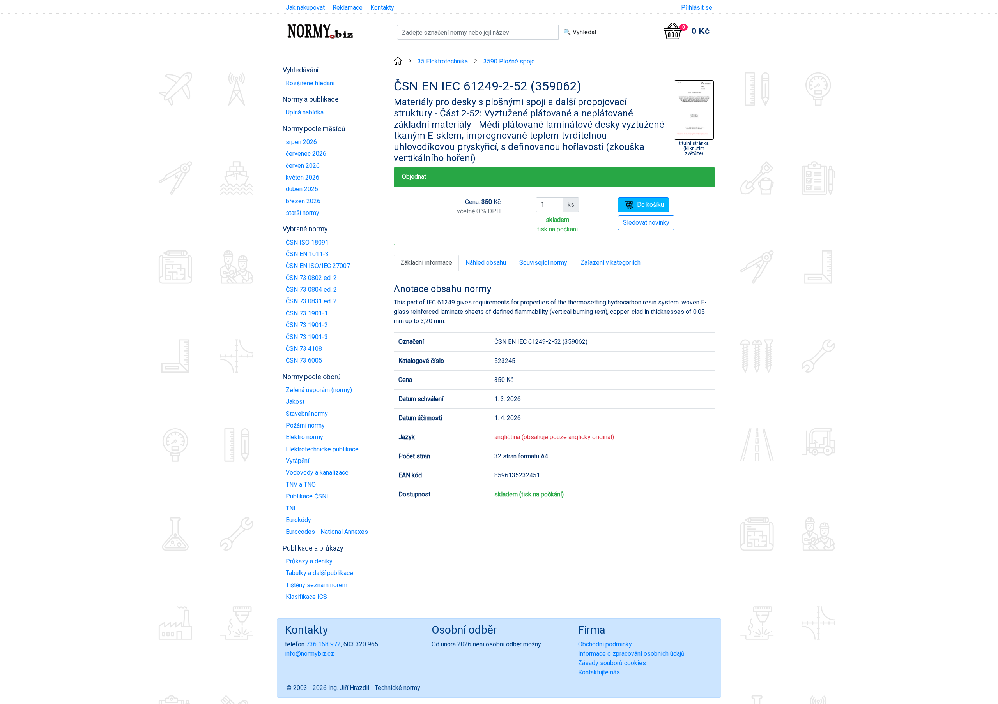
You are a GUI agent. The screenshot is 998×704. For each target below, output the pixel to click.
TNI (291, 508)
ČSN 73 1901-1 (307, 313)
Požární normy (305, 425)
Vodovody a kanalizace (317, 472)
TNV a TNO (301, 484)
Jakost (295, 401)
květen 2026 (302, 177)
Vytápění (297, 461)
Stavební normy (307, 413)
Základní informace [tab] (426, 262)
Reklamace (348, 7)
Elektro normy (304, 437)
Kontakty (382, 7)
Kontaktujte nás (599, 672)
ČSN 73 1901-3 (307, 337)
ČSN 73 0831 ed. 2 (311, 301)
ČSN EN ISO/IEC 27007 (318, 265)
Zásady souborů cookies (612, 663)
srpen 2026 (301, 142)
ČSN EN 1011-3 (307, 254)
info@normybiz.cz (309, 653)
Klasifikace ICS (306, 596)
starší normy (302, 212)
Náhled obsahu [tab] (485, 262)
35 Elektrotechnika (443, 61)
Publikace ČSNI (307, 496)
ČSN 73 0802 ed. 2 (311, 278)
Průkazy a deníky (309, 561)
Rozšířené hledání (310, 83)
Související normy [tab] (543, 262)
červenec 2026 (306, 153)
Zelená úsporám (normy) (319, 390)
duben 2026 (302, 189)
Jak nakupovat (305, 7)
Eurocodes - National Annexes (327, 531)
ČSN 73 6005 (304, 360)
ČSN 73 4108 (304, 348)
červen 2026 (303, 165)
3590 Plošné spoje (509, 61)
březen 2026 (303, 201)
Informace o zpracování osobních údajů (631, 653)
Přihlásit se (696, 7)
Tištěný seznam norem (316, 585)
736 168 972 (323, 644)
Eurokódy (298, 520)
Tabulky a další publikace (319, 573)
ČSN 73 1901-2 (307, 325)
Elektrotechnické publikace (322, 449)
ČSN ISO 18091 (307, 242)
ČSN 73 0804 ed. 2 (311, 289)
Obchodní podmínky (605, 644)
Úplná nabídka (305, 112)
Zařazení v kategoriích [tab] (610, 262)
